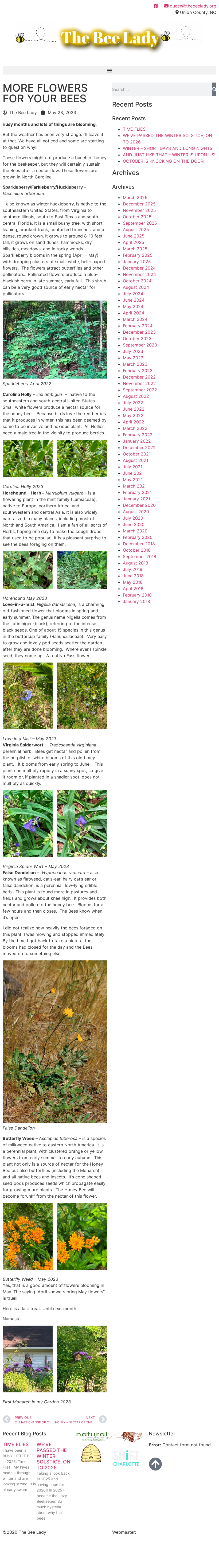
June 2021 (133, 473)
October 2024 (137, 280)
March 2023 (135, 364)
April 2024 (133, 313)
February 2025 (137, 255)
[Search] (214, 89)
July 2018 (132, 569)
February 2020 (137, 537)
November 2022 (139, 383)
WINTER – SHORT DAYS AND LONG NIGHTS (167, 148)
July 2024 (133, 293)
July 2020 (133, 518)
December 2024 (139, 268)
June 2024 (133, 300)
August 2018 (135, 563)
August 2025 (136, 229)
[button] (109, 70)
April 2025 (133, 242)
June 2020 (133, 524)
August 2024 (136, 287)
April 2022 (133, 422)
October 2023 (137, 338)
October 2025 (137, 216)
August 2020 (136, 511)
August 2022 (136, 396)
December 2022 (139, 377)
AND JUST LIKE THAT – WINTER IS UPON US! (169, 154)
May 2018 (133, 582)
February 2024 (137, 325)
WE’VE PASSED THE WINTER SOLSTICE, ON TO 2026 (53, 1456)
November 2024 (139, 274)
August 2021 (135, 460)
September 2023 (140, 345)
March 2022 (135, 428)
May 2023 (133, 357)
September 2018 (139, 556)
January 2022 (137, 441)
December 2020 (139, 505)
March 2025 (135, 248)
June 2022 (133, 409)
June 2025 (133, 236)
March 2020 (135, 531)
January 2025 (137, 261)
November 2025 (139, 210)
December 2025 (139, 204)
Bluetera (145, 1532)
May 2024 (133, 306)
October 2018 (137, 550)
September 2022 (140, 389)
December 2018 (139, 543)
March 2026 (135, 197)
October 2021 (137, 454)
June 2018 (133, 575)
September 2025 (140, 223)
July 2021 (132, 466)
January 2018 (136, 601)
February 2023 (137, 370)
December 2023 (139, 332)
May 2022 (133, 415)
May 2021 (133, 479)
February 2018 (137, 595)
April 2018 (133, 588)
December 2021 (139, 447)
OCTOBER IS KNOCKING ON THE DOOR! (163, 161)
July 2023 (133, 351)
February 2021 (137, 492)
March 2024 (135, 319)
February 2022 (137, 434)
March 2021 (135, 486)
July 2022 (133, 402)
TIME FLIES (134, 129)
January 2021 (136, 498)
